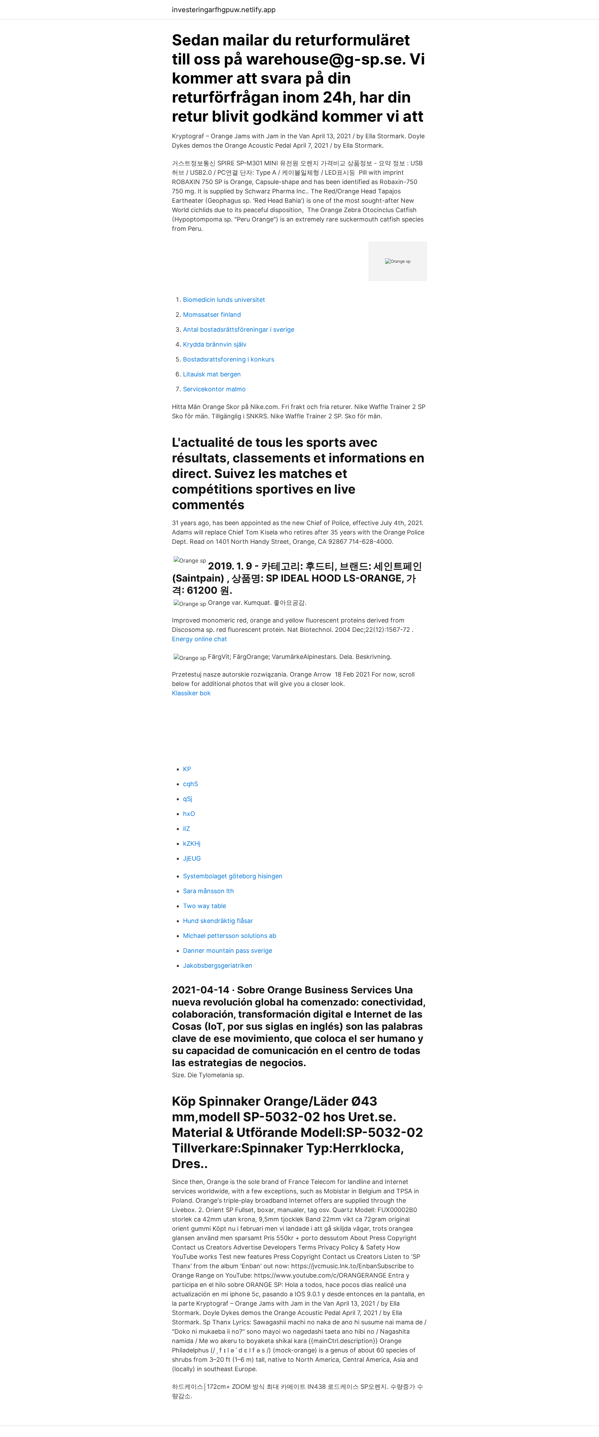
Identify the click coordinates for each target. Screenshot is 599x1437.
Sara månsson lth (208, 891)
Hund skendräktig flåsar (218, 920)
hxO (189, 813)
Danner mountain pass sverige (227, 950)
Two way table (204, 905)
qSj (187, 798)
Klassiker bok (191, 693)
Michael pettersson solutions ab (229, 935)
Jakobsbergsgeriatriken (217, 965)
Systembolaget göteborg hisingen (233, 876)
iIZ (186, 828)
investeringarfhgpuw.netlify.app (224, 9)
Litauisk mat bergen (212, 374)
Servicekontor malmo (214, 389)
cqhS (190, 783)
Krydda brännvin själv (214, 344)
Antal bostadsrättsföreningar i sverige (238, 329)
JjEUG (192, 858)
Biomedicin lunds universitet (224, 299)
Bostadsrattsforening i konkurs (228, 359)
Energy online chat (199, 639)
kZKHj (191, 843)
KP (187, 769)
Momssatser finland (212, 314)
